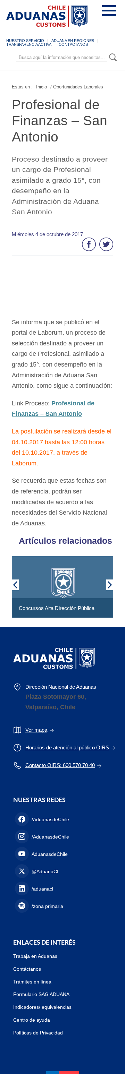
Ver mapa (36, 730)
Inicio (41, 86)
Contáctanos (27, 969)
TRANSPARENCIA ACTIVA (28, 44)
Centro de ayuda (31, 1020)
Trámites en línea (32, 982)
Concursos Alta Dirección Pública (56, 608)
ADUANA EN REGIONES (72, 40)
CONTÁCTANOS (73, 44)
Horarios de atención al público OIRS (67, 747)
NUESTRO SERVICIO (25, 40)
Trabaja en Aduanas (35, 956)
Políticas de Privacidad (38, 1033)
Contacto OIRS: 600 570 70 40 (60, 765)
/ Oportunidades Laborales (76, 86)
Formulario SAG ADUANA (41, 994)
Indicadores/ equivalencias (42, 1007)
